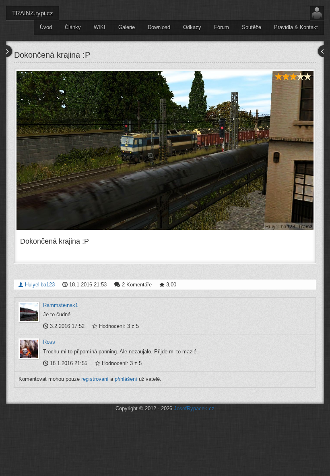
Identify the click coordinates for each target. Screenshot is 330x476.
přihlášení (126, 379)
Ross (49, 342)
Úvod (46, 27)
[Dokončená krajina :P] (165, 150)
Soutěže (251, 27)
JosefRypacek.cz (194, 408)
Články (73, 27)
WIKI (99, 27)
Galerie (126, 27)
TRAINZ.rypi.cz (32, 13)
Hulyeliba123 (39, 284)
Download (159, 27)
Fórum (221, 27)
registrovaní (95, 379)
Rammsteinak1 (60, 305)
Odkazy (192, 27)
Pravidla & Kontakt (296, 27)
